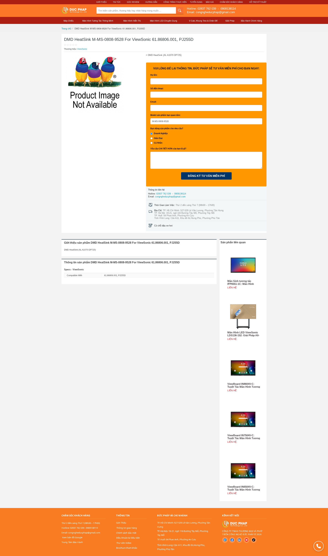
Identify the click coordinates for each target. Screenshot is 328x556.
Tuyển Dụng (196, 2)
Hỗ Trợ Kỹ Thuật (257, 2)
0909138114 (228, 8)
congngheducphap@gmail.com (170, 196)
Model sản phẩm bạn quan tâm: (165, 115)
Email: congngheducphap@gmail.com (211, 12)
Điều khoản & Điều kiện (128, 537)
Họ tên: (153, 75)
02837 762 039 (207, 8)
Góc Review (133, 2)
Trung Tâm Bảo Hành (72, 542)
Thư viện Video (123, 542)
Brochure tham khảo (126, 547)
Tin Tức (117, 2)
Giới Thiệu (101, 2)
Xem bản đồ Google (72, 537)
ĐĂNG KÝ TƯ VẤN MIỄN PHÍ (206, 175)
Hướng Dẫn (151, 2)
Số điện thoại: (156, 88)
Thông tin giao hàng (126, 527)
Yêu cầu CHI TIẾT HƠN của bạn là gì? (168, 148)
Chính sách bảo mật (126, 532)
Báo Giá (210, 2)
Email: (153, 102)
